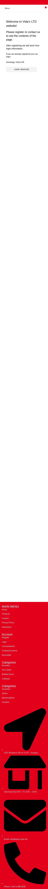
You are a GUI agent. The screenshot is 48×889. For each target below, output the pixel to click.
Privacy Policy (8, 623)
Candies (5, 702)
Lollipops (6, 679)
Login (4, 642)
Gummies (6, 689)
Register (5, 637)
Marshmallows (8, 698)
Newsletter (6, 655)
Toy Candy (6, 670)
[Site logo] (24, 8)
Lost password (8, 646)
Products (6, 614)
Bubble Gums (8, 674)
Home (4, 610)
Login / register (21, 69)
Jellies (5, 693)
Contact (5, 618)
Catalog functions (9, 651)
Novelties (6, 665)
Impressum (6, 627)
